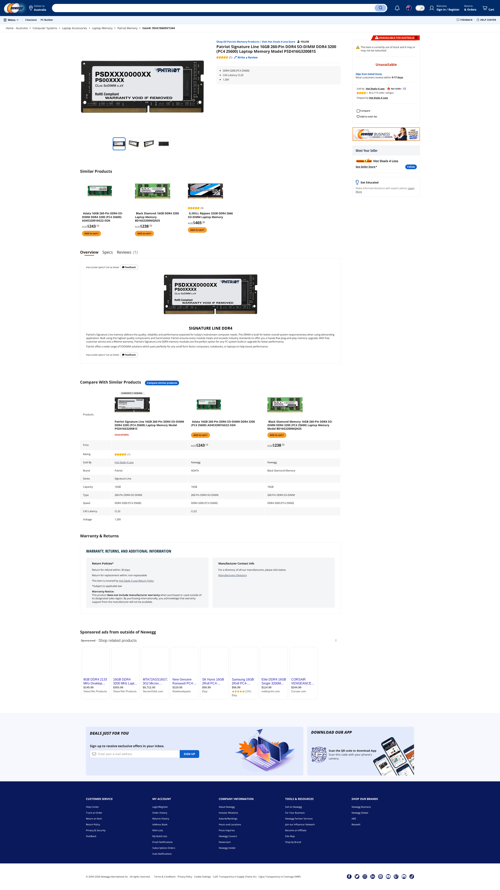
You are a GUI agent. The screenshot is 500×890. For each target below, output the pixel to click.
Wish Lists (157, 830)
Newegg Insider (227, 848)
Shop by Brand (293, 842)
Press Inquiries (227, 830)
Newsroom (225, 842)
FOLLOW (411, 166)
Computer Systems (45, 28)
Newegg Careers (228, 836)
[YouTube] (388, 876)
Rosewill (356, 824)
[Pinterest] (380, 876)
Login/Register (160, 807)
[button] (37, 8)
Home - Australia (17, 28)
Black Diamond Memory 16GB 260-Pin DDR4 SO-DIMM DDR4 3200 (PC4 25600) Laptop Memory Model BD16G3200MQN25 (300, 425)
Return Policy (93, 824)
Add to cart (91, 233)
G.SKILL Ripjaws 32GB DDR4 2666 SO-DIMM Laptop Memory (210, 215)
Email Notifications (162, 842)
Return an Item (94, 818)
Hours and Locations (230, 824)
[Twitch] (396, 876)
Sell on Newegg (293, 807)
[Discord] (404, 876)
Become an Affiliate (295, 830)
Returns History (160, 818)
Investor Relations (228, 812)
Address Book (159, 824)
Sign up (189, 754)
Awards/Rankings (228, 818)
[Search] (380, 8)
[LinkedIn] (372, 876)
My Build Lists (159, 836)
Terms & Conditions (165, 876)
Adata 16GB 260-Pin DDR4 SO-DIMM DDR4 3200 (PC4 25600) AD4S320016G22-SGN (102, 217)
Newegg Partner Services (299, 818)
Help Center (92, 807)
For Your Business (295, 812)
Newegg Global (360, 812)
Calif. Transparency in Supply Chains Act (234, 876)
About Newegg (227, 807)
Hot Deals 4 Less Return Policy (136, 580)
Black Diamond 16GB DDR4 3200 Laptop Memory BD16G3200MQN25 (157, 217)
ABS (354, 818)
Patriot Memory (127, 28)
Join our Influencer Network (300, 824)
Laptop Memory (102, 28)
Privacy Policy (185, 876)
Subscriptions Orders (163, 848)
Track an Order (94, 812)
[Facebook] (349, 876)
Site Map (290, 836)
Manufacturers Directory (232, 575)
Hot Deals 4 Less (124, 462)
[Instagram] (364, 876)
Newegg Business (361, 807)
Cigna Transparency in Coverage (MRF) (279, 876)
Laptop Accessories (74, 28)
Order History (159, 812)
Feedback (130, 267)
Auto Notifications (162, 853)
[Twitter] (357, 876)
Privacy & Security (95, 830)
